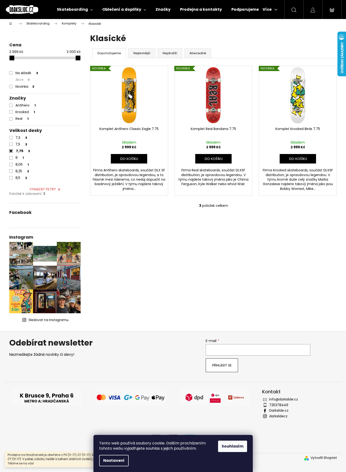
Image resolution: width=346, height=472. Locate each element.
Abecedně (198, 53)
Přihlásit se (222, 365)
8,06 (22, 164)
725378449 (278, 405)
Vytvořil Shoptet (324, 458)
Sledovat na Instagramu (48, 320)
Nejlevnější (141, 53)
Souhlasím (233, 446)
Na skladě (26, 73)
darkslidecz (278, 416)
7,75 (23, 151)
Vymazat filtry (42, 189)
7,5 (21, 144)
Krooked (25, 112)
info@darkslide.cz (283, 399)
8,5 (21, 177)
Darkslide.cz (278, 410)
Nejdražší (170, 53)
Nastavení (114, 460)
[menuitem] (74, 9)
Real (22, 118)
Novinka (24, 86)
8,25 (22, 171)
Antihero (25, 105)
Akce (22, 79)
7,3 (21, 137)
